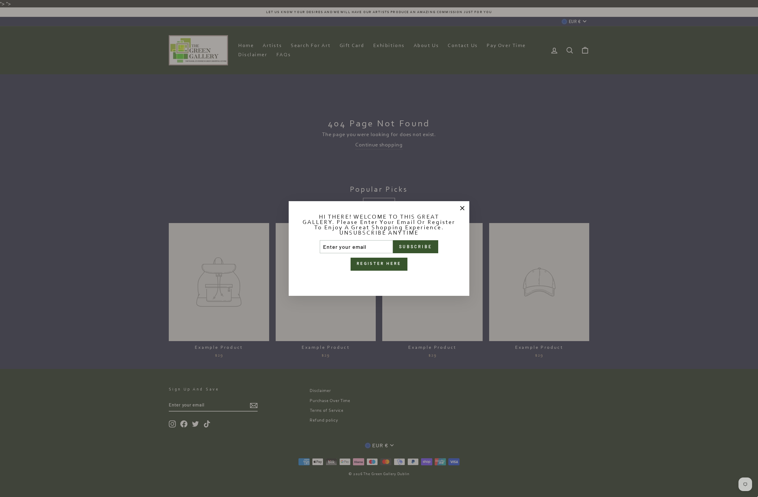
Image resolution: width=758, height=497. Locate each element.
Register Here (379, 264)
